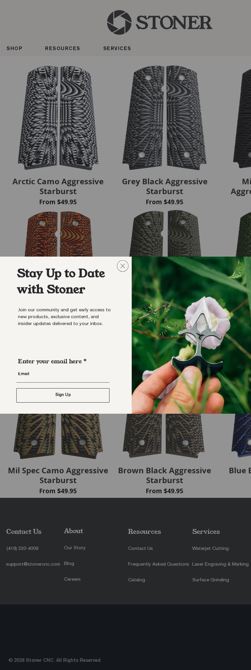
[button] (122, 266)
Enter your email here (50, 361)
